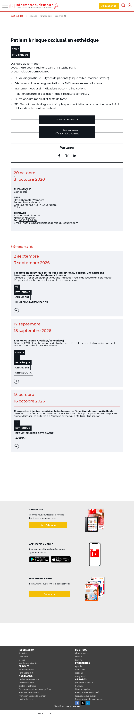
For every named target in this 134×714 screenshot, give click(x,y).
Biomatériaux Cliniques (29, 692)
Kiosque (78, 656)
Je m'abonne (108, 5)
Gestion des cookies (67, 706)
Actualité (22, 653)
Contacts (79, 686)
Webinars (79, 672)
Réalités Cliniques (26, 682)
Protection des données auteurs (89, 699)
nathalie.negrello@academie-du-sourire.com (50, 223)
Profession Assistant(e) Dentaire (32, 696)
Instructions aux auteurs (85, 696)
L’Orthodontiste (26, 699)
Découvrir (49, 594)
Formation (23, 656)
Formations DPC (26, 672)
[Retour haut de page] (128, 705)
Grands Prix (80, 669)
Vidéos (22, 660)
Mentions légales (82, 689)
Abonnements (81, 653)
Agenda (78, 666)
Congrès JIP (80, 676)
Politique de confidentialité (87, 692)
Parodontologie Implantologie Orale (35, 689)
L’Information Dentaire (29, 679)
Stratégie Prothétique (28, 686)
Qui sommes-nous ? (84, 682)
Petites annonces (26, 669)
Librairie (78, 660)
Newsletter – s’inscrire (28, 663)
